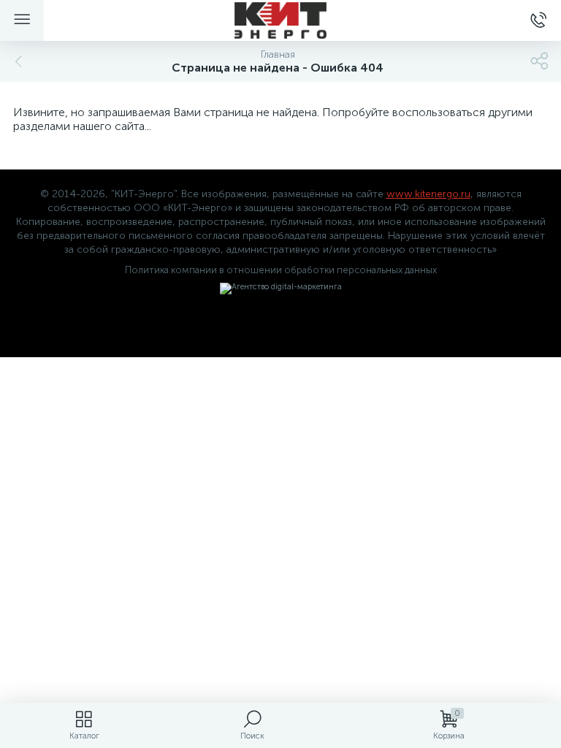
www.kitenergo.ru (428, 194)
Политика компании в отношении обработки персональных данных (281, 269)
